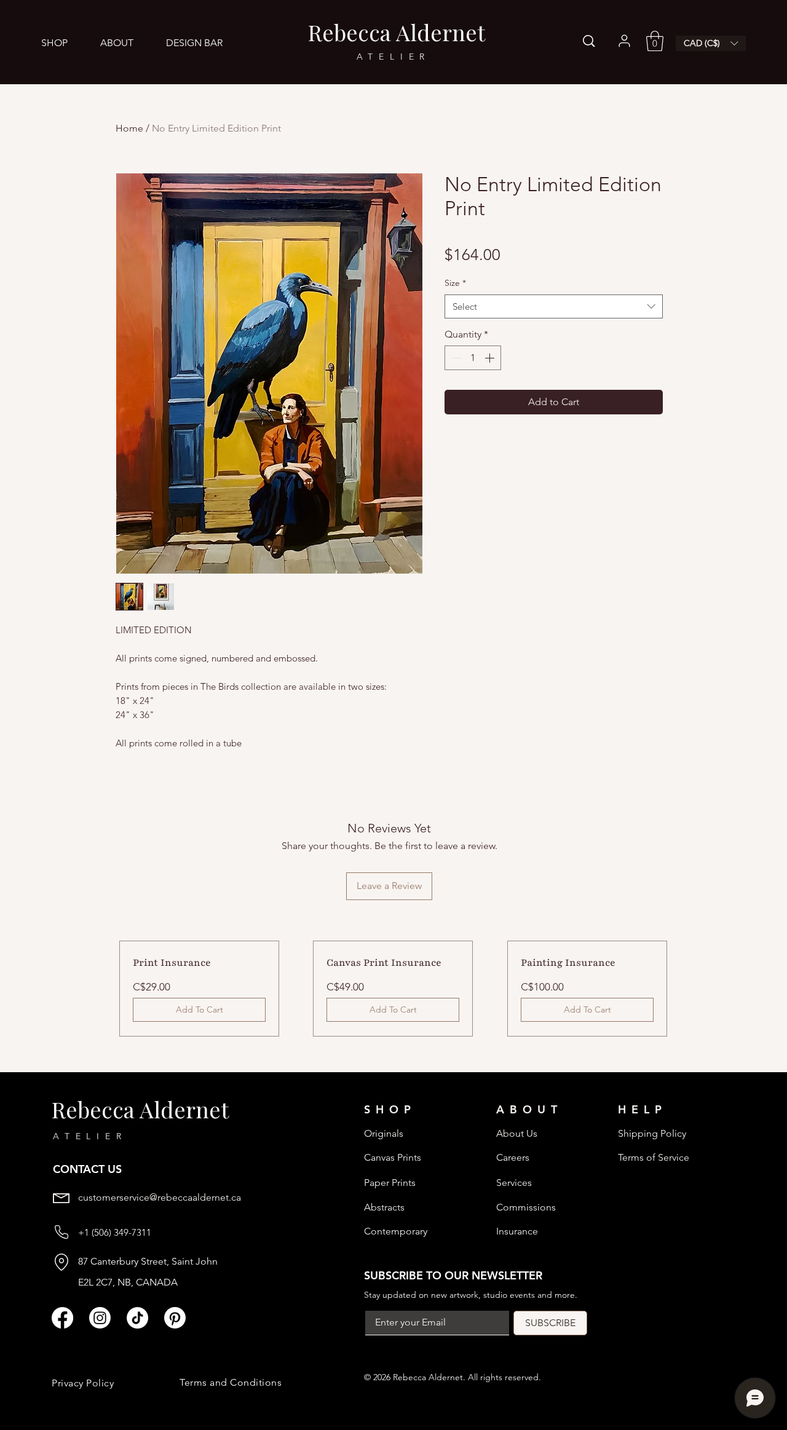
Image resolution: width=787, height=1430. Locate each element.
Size (455, 282)
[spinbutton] (473, 357)
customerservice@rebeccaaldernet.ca (159, 1197)
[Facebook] (62, 1318)
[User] (624, 41)
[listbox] (711, 43)
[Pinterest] (175, 1318)
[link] (654, 41)
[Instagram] (100, 1318)
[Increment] (490, 357)
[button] (64, 43)
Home (129, 128)
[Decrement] (455, 357)
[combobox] (554, 306)
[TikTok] (137, 1318)
